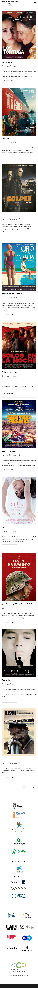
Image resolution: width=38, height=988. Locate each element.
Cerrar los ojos (8, 680)
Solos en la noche (9, 372)
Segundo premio (9, 451)
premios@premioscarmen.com (19, 975)
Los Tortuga (7, 62)
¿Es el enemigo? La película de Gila (17, 604)
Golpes (5, 215)
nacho (6, 66)
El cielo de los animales (12, 294)
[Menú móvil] (35, 3)
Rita (4, 527)
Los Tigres (6, 139)
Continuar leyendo (10, 80)
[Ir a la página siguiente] (33, 787)
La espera (6, 759)
